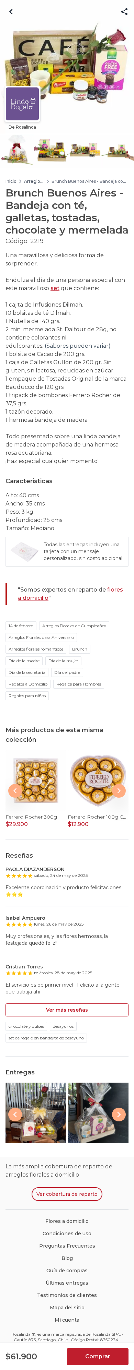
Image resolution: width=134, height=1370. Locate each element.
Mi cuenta (67, 1320)
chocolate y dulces (26, 1026)
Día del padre (67, 672)
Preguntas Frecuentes (67, 1246)
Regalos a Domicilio (28, 684)
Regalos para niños (27, 695)
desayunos (63, 1026)
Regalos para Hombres (78, 684)
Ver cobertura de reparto (67, 1194)
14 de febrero (21, 625)
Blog (67, 1258)
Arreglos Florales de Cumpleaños (74, 625)
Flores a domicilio (67, 1221)
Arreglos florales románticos (36, 649)
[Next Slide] (119, 791)
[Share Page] (124, 12)
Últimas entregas (67, 1283)
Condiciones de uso (67, 1233)
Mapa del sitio (67, 1308)
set (55, 288)
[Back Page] (10, 11)
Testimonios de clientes (67, 1295)
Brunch (79, 649)
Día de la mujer (63, 660)
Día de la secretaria (27, 672)
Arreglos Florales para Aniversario (41, 637)
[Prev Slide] (15, 791)
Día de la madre (24, 660)
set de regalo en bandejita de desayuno (46, 1037)
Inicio (10, 181)
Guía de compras (67, 1270)
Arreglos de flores (33, 181)
